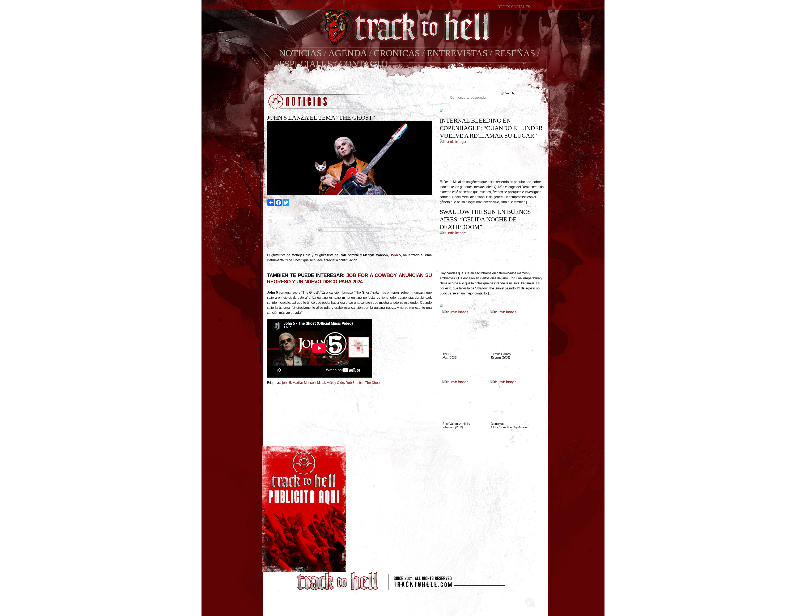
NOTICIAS (300, 53)
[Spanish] (283, 213)
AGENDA (347, 53)
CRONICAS (397, 53)
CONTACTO (363, 64)
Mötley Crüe (335, 383)
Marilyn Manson (304, 383)
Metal (321, 383)
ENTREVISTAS (457, 53)
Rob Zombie (354, 383)
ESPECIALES (305, 64)
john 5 (286, 383)
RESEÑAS (515, 53)
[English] (273, 213)
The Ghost (372, 383)
